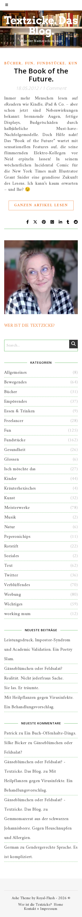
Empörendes (15, 401)
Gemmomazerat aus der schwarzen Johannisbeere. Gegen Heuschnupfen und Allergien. (38, 828)
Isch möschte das (20, 469)
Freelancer (13, 421)
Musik (10, 517)
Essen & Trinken (19, 411)
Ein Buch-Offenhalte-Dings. (50, 733)
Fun (29, 63)
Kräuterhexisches (20, 488)
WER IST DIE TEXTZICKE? (29, 325)
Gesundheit (14, 450)
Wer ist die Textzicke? (35, 904)
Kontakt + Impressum (40, 909)
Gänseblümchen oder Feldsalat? (33, 669)
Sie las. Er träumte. (21, 688)
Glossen (11, 459)
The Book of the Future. (41, 75)
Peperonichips (17, 537)
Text (8, 566)
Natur (9, 527)
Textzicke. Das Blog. (41, 25)
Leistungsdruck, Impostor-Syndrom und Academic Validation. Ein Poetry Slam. (38, 649)
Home (58, 904)
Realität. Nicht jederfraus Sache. (33, 678)
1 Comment (54, 88)
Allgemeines (15, 372)
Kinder (10, 479)
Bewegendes (15, 382)
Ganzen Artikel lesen (41, 205)
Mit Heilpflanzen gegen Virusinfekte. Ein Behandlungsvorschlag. (38, 781)
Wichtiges (13, 604)
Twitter (11, 575)
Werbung (12, 594)
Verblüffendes (17, 585)
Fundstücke (51, 63)
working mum (17, 614)
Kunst (9, 498)
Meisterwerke (17, 508)
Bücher (13, 63)
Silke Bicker (15, 743)
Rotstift (11, 546)
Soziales (11, 556)
